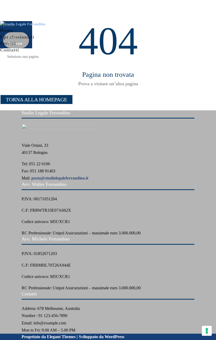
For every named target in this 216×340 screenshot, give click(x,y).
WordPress (114, 336)
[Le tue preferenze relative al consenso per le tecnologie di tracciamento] (207, 331)
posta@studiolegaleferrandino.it (59, 178)
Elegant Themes (61, 336)
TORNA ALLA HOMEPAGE (36, 99)
